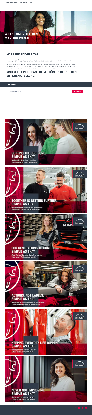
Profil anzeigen (23, 2)
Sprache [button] (32, 2)
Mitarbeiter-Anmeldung (12, 2)
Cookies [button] (33, 408)
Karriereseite (9, 408)
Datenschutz (26, 408)
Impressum (17, 408)
